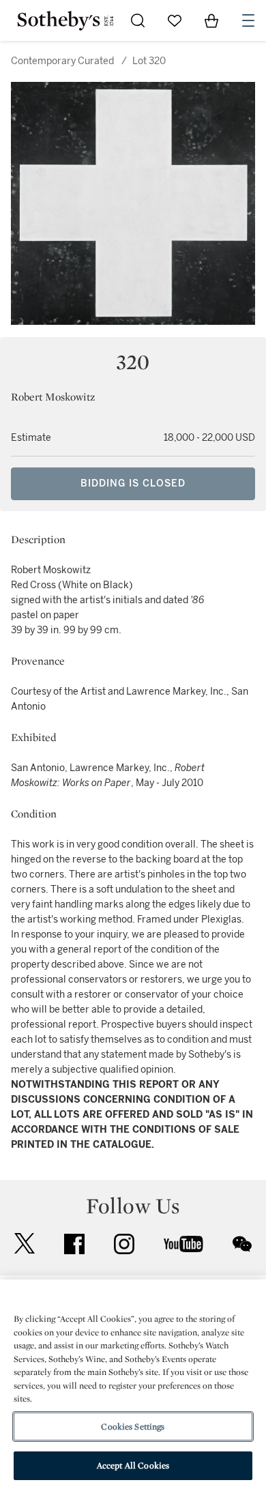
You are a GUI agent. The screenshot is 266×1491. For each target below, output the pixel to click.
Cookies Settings (132, 1426)
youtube (183, 1244)
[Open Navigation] (248, 20)
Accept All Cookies (133, 1465)
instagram (124, 1244)
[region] (133, 1385)
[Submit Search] (138, 20)
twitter (24, 1243)
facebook (74, 1244)
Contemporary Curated (62, 61)
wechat (242, 1244)
